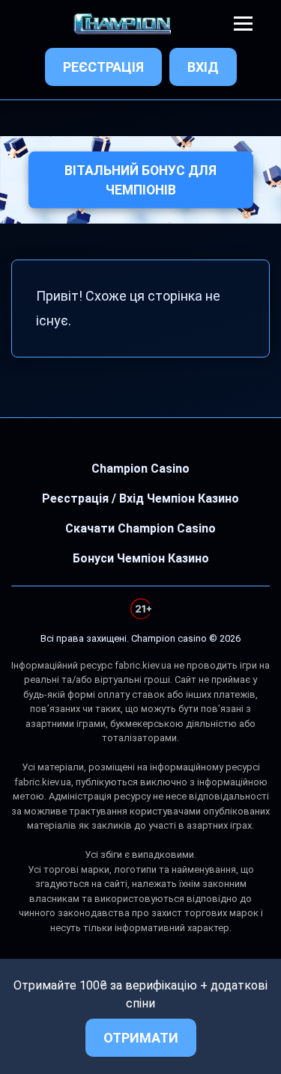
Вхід (203, 67)
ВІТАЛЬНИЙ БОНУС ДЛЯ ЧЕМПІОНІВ (140, 179)
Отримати (140, 1038)
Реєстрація (103, 67)
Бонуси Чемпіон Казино (141, 558)
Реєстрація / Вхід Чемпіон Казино (140, 498)
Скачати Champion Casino (140, 528)
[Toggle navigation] (243, 23)
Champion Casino (140, 468)
